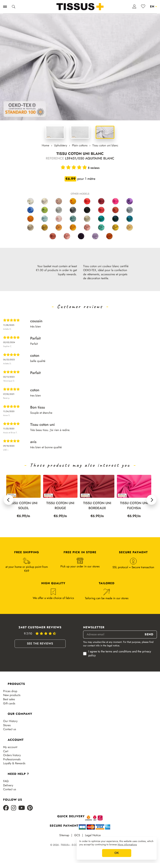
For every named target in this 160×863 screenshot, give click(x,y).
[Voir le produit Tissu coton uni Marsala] (52, 236)
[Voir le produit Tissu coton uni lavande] (95, 236)
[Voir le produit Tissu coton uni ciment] (87, 218)
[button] (9, 500)
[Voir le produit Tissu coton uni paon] (101, 227)
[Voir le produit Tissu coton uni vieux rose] (87, 227)
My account (10, 747)
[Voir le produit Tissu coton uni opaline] (73, 218)
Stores (7, 725)
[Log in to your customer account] (134, 7)
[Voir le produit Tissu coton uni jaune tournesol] (30, 218)
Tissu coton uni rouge (60, 505)
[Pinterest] (30, 808)
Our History (10, 721)
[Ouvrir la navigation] (5, 7)
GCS (77, 835)
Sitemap (64, 835)
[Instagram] (13, 808)
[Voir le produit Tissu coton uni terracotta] (115, 210)
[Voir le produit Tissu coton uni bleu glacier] (44, 218)
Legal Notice (93, 835)
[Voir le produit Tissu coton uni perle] (58, 210)
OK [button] (116, 853)
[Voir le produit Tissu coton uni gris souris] (129, 210)
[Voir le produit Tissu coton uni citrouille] (109, 236)
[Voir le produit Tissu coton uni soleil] (73, 201)
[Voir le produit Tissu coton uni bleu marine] (115, 218)
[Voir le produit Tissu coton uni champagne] (129, 227)
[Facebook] (6, 808)
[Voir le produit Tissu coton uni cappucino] (58, 227)
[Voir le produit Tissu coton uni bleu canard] (101, 218)
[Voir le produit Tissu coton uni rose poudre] (58, 218)
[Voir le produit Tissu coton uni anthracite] (73, 210)
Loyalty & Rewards (14, 763)
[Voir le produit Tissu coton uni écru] (30, 201)
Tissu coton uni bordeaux (97, 505)
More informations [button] (127, 844)
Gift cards (9, 704)
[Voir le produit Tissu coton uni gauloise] (30, 210)
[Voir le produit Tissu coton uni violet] (129, 201)
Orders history (12, 755)
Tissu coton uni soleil (23, 505)
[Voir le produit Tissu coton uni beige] (58, 201)
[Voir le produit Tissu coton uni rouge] (87, 201)
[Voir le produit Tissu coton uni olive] (115, 227)
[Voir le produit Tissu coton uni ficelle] (30, 227)
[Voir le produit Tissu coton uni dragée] (67, 236)
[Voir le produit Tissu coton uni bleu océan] (129, 218)
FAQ (6, 781)
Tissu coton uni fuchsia (134, 505)
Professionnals (12, 760)
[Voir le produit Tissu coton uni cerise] (101, 210)
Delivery (8, 786)
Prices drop (10, 691)
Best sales (9, 699)
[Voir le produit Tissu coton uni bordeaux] (101, 201)
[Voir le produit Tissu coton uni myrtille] (81, 236)
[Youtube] (21, 808)
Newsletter (94, 628)
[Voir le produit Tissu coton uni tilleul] (44, 227)
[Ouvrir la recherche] (13, 6)
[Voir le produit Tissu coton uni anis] (44, 210)
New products (11, 695)
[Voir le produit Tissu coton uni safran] (73, 227)
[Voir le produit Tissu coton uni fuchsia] (115, 201)
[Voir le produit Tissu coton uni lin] (44, 201)
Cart (5, 751)
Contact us (9, 729)
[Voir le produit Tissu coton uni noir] (87, 210)
